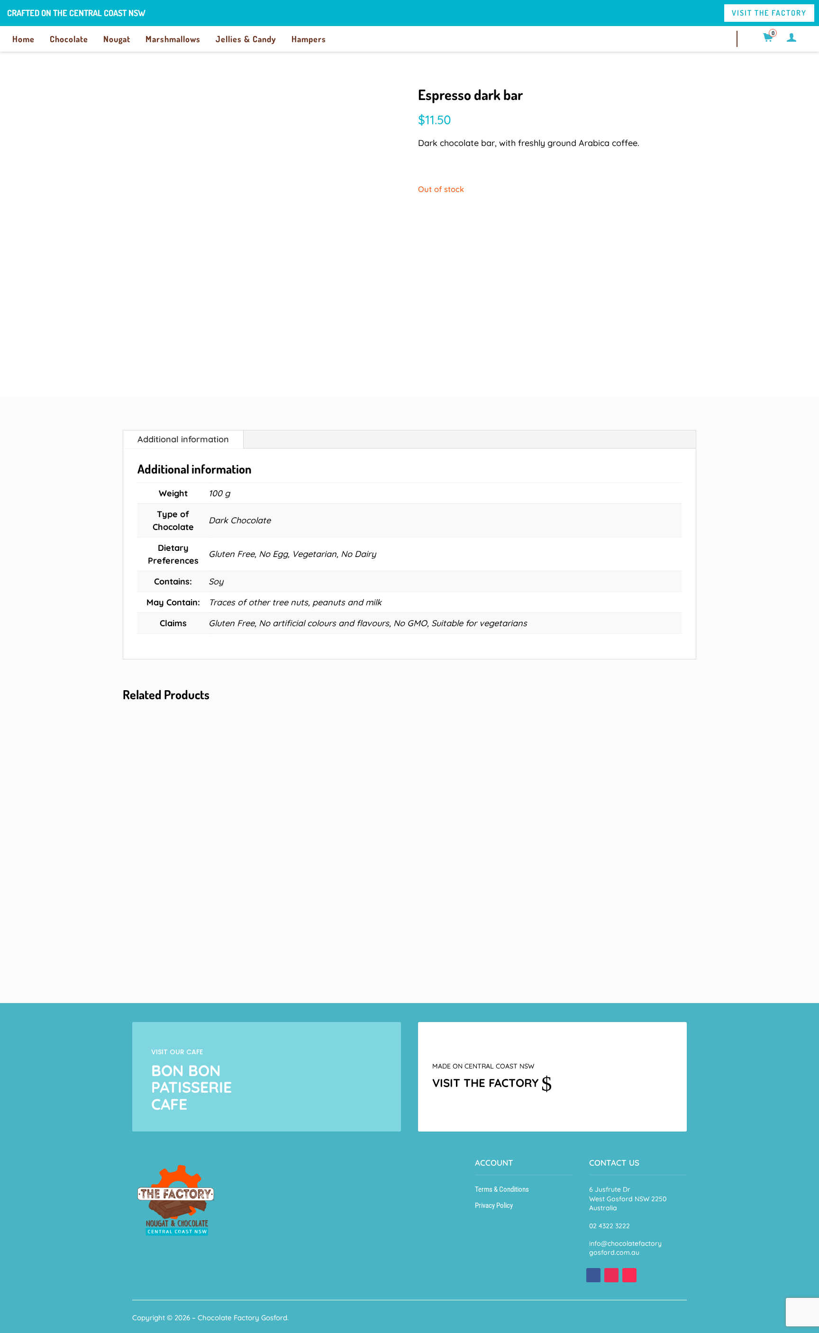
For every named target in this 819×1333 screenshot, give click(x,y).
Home (23, 39)
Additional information (183, 439)
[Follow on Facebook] (593, 1275)
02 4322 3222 (609, 1226)
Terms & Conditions (502, 1189)
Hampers (308, 39)
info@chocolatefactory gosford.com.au (625, 1248)
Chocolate (69, 39)
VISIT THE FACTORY (769, 13)
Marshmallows (173, 39)
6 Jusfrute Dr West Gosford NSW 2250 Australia (627, 1198)
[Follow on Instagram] (611, 1275)
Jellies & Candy (246, 39)
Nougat (116, 39)
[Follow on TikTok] (629, 1275)
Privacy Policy (494, 1205)
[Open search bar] (753, 37)
